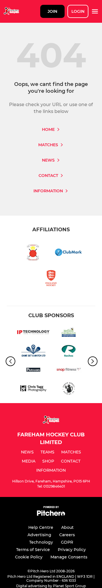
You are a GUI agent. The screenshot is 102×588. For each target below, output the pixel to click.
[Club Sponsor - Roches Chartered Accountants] (68, 352)
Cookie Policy (28, 557)
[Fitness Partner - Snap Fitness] (68, 371)
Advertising (39, 534)
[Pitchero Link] (51, 514)
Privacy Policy (72, 549)
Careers (67, 534)
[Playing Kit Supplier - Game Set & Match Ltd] (33, 352)
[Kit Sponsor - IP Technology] (33, 333)
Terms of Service (33, 549)
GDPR (67, 542)
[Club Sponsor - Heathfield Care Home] (68, 333)
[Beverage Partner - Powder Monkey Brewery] (68, 389)
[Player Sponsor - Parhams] (33, 371)
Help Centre (40, 527)
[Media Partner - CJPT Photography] (33, 389)
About (67, 527)
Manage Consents (68, 557)
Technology (41, 542)
